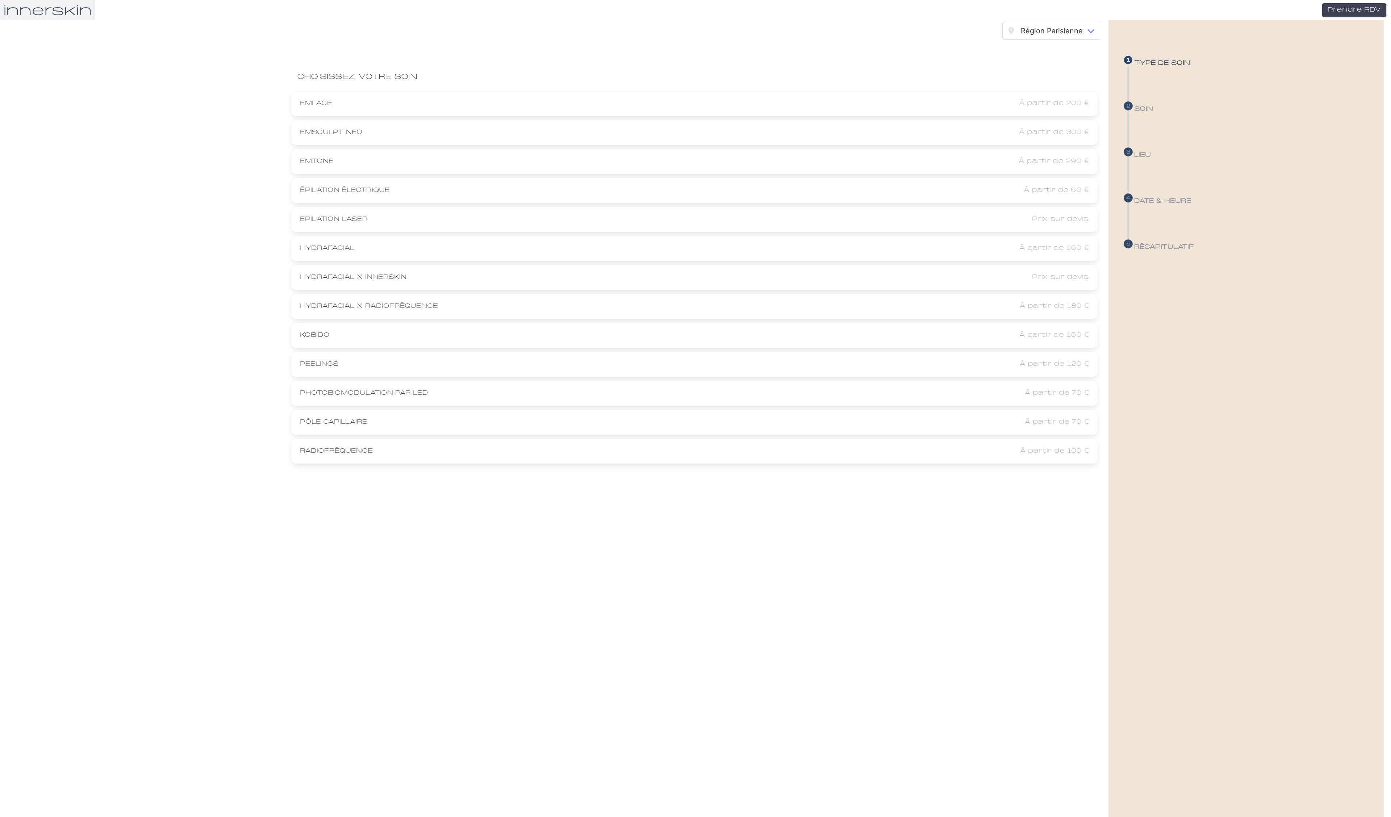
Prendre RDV (1354, 10)
